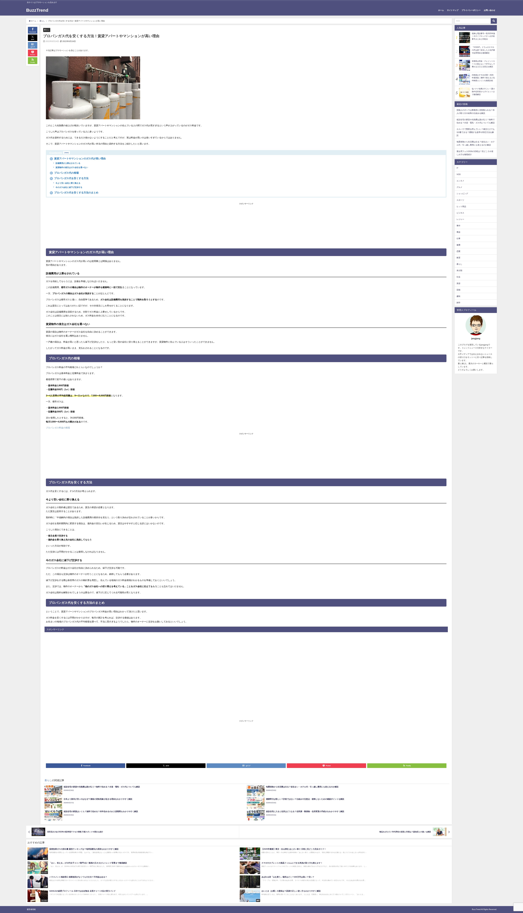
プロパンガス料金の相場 (58, 428)
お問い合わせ (489, 10)
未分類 (459, 270)
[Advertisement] (246, 225)
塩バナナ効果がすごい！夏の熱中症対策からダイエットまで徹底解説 (483, 91)
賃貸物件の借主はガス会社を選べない (71, 167)
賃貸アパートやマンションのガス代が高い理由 (78, 158)
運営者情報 (31, 909)
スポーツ (460, 200)
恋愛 (458, 251)
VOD (459, 174)
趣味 (458, 296)
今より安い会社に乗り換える (67, 183)
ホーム (441, 10)
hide (66, 152)
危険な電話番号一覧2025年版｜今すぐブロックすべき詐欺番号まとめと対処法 (483, 36)
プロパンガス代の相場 (65, 173)
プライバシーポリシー (471, 10)
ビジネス (460, 213)
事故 (458, 232)
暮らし (46, 30)
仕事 (458, 238)
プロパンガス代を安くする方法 (70, 178)
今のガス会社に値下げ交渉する (68, 187)
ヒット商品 (461, 206)
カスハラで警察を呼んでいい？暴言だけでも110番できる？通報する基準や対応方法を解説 (476, 132)
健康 (458, 245)
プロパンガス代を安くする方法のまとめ (74, 192)
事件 (458, 226)
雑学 (458, 303)
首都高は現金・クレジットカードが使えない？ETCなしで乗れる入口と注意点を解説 (483, 64)
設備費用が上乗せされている (67, 163)
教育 (458, 258)
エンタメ (460, 181)
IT (457, 168)
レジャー (460, 219)
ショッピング (462, 193)
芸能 (458, 290)
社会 (458, 277)
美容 (458, 283)
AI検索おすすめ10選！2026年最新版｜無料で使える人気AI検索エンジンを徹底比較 (483, 77)
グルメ (459, 187)
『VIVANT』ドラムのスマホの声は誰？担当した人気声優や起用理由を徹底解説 (483, 50)
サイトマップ (452, 10)
